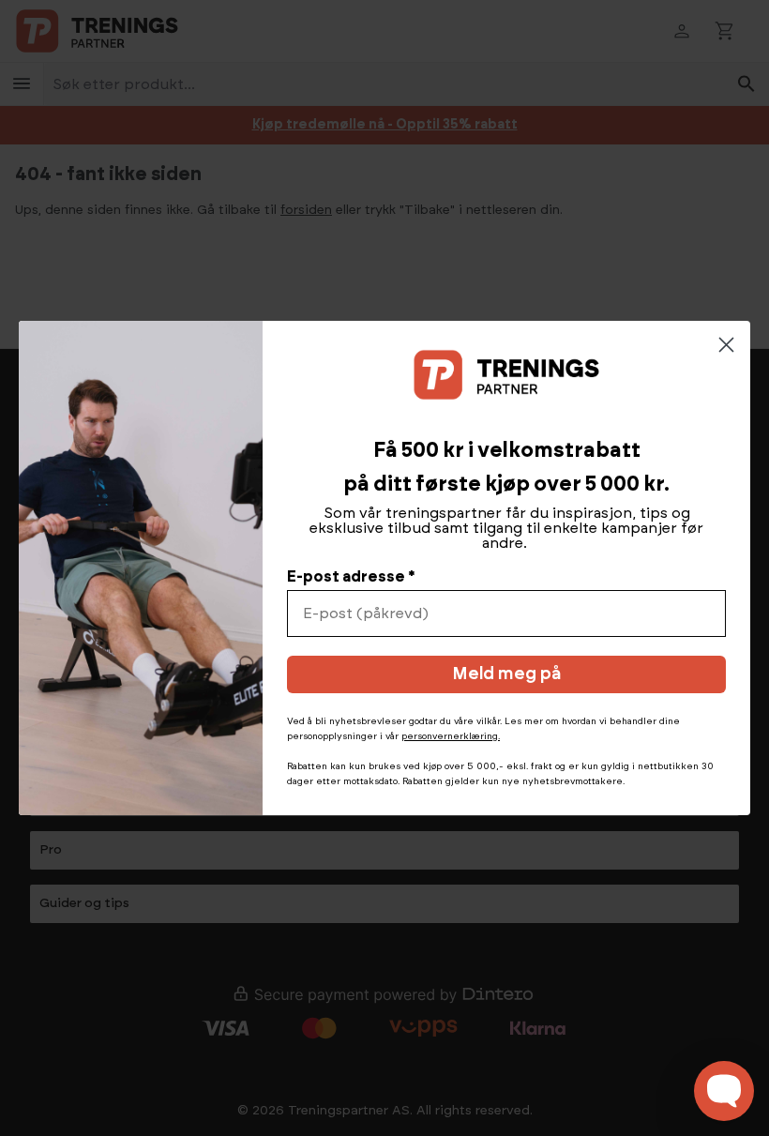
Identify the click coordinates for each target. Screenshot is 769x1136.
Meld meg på (506, 674)
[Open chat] (724, 1091)
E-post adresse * (351, 576)
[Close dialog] (726, 344)
